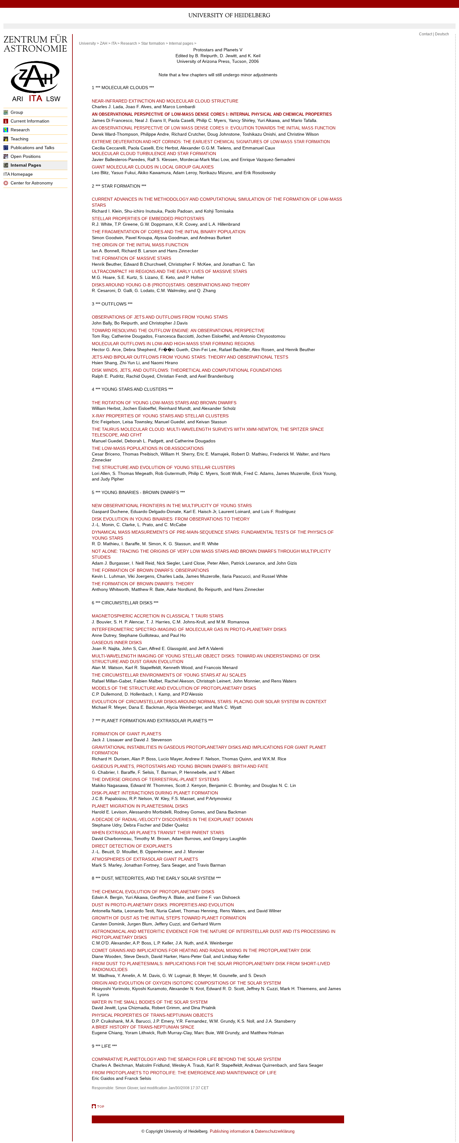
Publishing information (230, 1131)
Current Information (30, 120)
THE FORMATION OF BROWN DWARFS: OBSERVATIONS (150, 570)
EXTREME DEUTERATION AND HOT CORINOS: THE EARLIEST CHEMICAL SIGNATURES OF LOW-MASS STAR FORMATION (211, 141)
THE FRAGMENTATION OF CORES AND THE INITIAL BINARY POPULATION (168, 231)
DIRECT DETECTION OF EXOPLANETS (132, 845)
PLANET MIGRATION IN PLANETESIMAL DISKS (140, 805)
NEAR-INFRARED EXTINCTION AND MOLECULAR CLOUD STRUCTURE (165, 100)
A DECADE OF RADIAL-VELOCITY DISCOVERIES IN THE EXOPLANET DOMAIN (172, 819)
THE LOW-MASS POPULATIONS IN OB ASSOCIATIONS (148, 448)
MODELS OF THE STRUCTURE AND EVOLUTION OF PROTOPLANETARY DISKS (174, 688)
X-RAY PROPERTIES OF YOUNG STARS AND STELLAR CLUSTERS (160, 415)
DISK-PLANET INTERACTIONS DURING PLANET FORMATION (155, 792)
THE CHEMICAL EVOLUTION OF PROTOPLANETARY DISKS (153, 891)
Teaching (19, 138)
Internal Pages (26, 165)
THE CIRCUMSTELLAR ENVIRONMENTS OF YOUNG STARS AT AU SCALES (169, 674)
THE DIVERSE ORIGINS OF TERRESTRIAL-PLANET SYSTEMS (155, 779)
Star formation (153, 43)
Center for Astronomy (32, 182)
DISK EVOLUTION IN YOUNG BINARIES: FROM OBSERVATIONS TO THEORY (170, 518)
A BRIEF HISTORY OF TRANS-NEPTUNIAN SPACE (143, 1027)
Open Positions (26, 156)
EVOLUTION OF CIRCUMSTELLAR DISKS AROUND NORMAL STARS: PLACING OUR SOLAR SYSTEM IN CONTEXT (209, 701)
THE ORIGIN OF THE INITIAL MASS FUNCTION (140, 244)
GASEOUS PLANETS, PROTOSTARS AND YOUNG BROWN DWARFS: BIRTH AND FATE (180, 766)
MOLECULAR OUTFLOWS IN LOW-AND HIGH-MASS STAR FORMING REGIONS (173, 343)
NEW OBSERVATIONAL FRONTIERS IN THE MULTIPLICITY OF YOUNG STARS (172, 505)
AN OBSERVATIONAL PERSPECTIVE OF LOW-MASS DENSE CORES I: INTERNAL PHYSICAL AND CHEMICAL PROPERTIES (212, 114)
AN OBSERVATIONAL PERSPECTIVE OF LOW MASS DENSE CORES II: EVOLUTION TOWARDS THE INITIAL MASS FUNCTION (213, 128)
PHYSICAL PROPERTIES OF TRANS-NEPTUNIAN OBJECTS (152, 1015)
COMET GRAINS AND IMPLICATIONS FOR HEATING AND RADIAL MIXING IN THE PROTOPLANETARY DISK (201, 950)
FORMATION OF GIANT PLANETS (126, 733)
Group (17, 112)
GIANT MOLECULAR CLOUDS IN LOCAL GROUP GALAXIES (153, 166)
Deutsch (442, 34)
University (87, 43)
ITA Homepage (18, 174)
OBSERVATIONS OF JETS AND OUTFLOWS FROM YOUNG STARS (160, 317)
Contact (425, 34)
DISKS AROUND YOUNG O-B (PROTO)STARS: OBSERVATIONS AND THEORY (171, 284)
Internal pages (181, 43)
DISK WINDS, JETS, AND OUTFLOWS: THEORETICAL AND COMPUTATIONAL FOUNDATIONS (187, 370)
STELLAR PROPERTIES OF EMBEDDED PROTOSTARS (148, 218)
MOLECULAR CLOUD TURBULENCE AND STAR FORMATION (154, 153)
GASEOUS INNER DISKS (117, 642)
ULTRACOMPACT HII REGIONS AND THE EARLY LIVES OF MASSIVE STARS (169, 271)
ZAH (103, 43)
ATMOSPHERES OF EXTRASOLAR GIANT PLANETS (145, 859)
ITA (113, 43)
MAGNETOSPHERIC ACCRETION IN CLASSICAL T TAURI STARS (157, 615)
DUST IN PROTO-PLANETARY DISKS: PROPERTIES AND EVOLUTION (163, 904)
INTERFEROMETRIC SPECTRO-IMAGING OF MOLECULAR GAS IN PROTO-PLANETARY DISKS (189, 629)
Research (20, 129)
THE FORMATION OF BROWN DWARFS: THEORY (143, 583)
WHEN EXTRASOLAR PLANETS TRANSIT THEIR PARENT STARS (158, 832)
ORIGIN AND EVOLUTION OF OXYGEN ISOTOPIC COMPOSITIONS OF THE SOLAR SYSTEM (186, 982)
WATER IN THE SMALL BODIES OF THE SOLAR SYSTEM (150, 1002)
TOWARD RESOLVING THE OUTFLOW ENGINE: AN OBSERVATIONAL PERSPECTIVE (178, 330)
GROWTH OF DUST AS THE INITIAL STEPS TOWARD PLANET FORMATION (169, 917)
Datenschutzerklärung (274, 1131)
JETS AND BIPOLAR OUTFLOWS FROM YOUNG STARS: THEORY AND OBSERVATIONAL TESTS (190, 357)
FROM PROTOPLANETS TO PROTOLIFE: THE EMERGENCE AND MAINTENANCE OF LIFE (184, 1072)
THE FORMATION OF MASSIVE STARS (131, 258)
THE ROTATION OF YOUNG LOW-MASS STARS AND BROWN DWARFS (164, 402)
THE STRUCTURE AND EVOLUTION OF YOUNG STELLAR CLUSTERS (163, 467)
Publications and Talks (32, 147)
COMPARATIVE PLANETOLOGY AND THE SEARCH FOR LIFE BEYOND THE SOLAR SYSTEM (186, 1059)
